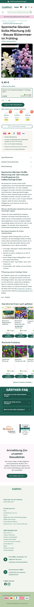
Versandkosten (8, 544)
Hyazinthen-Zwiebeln (8, 22)
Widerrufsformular (9, 519)
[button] (1, 12)
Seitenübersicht (8, 502)
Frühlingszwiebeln (22, 20)
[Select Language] (21, 8)
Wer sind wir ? (7, 533)
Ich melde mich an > (17, 476)
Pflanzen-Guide (8, 548)
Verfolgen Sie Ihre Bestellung (18, 562)
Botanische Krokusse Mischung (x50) (20, 322)
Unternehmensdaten (10, 522)
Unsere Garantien (9, 535)
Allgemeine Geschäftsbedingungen (15, 517)
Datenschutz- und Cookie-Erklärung (15, 524)
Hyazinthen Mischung (6, 360)
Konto (5, 515)
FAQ (4, 511)
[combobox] (20, 12)
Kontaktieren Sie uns (10, 513)
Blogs (5, 546)
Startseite (3, 20)
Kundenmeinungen (9, 539)
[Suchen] (31, 12)
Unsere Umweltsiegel (10, 537)
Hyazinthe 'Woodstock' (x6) (20, 360)
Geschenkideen (8, 550)
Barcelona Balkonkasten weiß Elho (6, 322)
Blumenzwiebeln (12, 20)
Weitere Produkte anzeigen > (23, 382)
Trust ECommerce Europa (11, 541)
